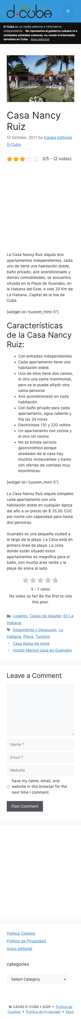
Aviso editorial (40, 39)
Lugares (20, 616)
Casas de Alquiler (45, 616)
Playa (28, 636)
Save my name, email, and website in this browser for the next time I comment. (39, 787)
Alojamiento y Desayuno (34, 630)
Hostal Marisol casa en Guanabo (42, 650)
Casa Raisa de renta (31, 643)
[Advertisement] (40, 209)
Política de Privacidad (26, 941)
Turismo (43, 636)
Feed (70, 1012)
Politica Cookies (21, 933)
